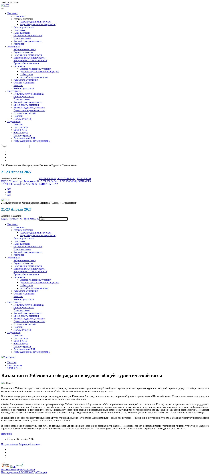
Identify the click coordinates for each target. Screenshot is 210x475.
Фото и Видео (21, 132)
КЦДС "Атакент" (10, 181)
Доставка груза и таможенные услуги (39, 71)
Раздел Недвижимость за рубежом (37, 24)
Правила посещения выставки (29, 110)
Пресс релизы (14, 365)
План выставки (22, 32)
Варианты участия (23, 52)
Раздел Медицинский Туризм (35, 21)
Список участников (24, 27)
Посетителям (14, 91)
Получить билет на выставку (29, 93)
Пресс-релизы (21, 127)
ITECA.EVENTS (22, 118)
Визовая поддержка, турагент (35, 68)
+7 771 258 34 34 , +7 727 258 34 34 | (58, 181)
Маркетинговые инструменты (29, 57)
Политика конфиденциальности (18, 469)
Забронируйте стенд (29, 444)
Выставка (12, 13)
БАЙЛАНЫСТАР (48, 184)
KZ (9, 189)
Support (43, 472)
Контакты (19, 44)
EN (9, 194)
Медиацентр (13, 121)
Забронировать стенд (25, 49)
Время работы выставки (26, 63)
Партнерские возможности (28, 55)
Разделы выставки (23, 230)
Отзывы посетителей (25, 113)
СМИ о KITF (20, 129)
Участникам (13, 46)
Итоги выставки (22, 38)
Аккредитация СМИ (24, 138)
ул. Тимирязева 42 (29, 181)
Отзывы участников (24, 82)
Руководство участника (26, 80)
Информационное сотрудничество (32, 141)
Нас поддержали (22, 135)
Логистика (19, 66)
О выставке (20, 16)
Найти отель (26, 74)
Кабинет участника (24, 88)
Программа (19, 30)
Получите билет (9, 444)
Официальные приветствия (28, 35)
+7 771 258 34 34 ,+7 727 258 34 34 (19, 184)
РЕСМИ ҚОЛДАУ (29, 472)
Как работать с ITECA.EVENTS (30, 60)
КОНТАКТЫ (84, 178)
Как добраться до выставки (28, 41)
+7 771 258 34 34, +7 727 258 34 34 (57, 178)
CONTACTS (84, 181)
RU (9, 192)
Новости (18, 85)
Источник (6, 433)
